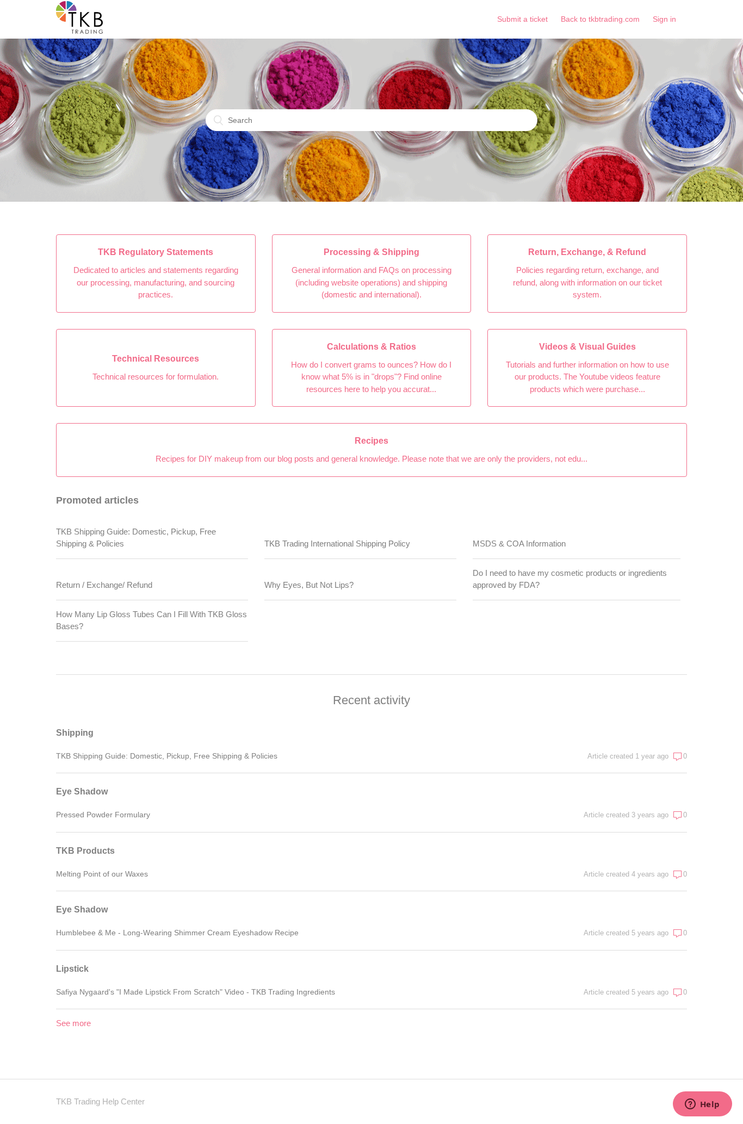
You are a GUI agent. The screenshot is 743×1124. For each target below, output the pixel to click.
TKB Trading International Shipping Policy (337, 543)
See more (73, 1023)
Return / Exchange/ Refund (104, 584)
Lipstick (72, 968)
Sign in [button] (664, 19)
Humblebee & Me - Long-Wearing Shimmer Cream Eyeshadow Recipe (177, 932)
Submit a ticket (522, 19)
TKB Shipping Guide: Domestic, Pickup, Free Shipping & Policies (136, 538)
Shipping (75, 732)
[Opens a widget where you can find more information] (702, 1105)
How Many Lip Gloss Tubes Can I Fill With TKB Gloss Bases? (151, 620)
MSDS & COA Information (519, 543)
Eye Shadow (82, 791)
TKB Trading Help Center (100, 1101)
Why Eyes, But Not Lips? (309, 584)
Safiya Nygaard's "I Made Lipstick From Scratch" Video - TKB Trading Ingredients (195, 992)
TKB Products (85, 850)
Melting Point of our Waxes (102, 874)
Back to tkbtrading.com (600, 19)
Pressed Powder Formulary (103, 814)
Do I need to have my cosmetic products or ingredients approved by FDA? (570, 579)
